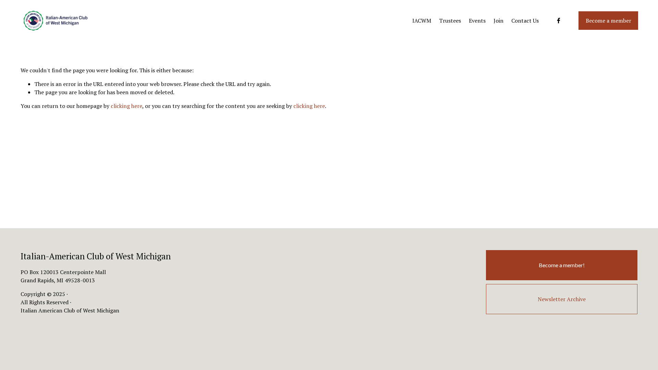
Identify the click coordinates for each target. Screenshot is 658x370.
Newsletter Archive (562, 299)
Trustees (450, 20)
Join (498, 20)
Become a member (608, 20)
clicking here (126, 106)
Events (477, 20)
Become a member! (562, 265)
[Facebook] (558, 20)
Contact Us (525, 20)
